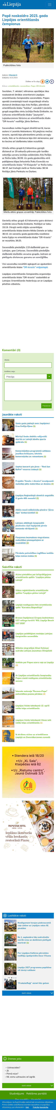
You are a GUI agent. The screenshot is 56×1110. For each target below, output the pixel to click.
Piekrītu (36, 1107)
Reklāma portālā (36, 1093)
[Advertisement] (28, 316)
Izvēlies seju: (9, 371)
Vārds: (7, 360)
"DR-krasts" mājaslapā (35, 267)
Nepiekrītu (44, 1107)
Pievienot (46, 406)
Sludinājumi (16, 1093)
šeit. (27, 1107)
